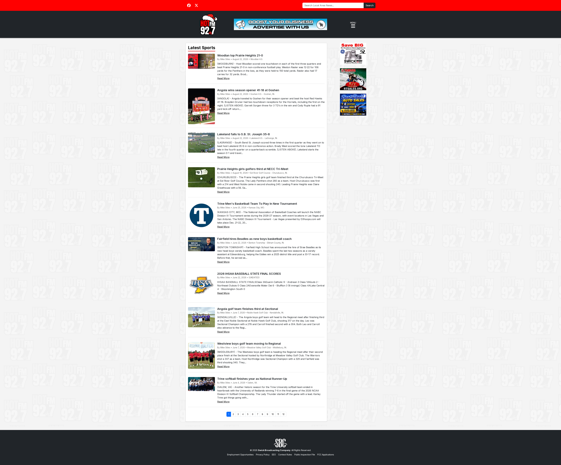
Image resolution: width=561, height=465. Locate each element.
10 (273, 414)
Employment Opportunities (240, 454)
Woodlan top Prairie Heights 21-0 (240, 55)
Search (370, 5)
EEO (274, 454)
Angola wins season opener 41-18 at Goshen (248, 90)
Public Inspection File (304, 454)
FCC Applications (325, 454)
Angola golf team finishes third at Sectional (247, 309)
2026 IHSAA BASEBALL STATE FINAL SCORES (249, 273)
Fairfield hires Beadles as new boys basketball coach (254, 239)
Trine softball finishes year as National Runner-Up (252, 379)
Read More (223, 78)
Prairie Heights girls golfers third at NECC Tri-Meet (252, 169)
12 (283, 414)
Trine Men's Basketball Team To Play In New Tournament (257, 203)
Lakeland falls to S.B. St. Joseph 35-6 (243, 134)
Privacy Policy (263, 454)
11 (278, 414)
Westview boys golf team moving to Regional (249, 343)
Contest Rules (285, 454)
